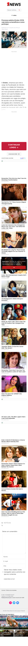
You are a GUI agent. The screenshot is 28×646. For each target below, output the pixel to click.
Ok (14, 267)
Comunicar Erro (13, 154)
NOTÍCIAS (7, 523)
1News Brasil (4, 29)
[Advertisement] (14, 66)
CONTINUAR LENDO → (14, 146)
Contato (3, 590)
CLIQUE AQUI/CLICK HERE (18, 597)
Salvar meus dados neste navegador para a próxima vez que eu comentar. (14, 572)
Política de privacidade (11, 590)
